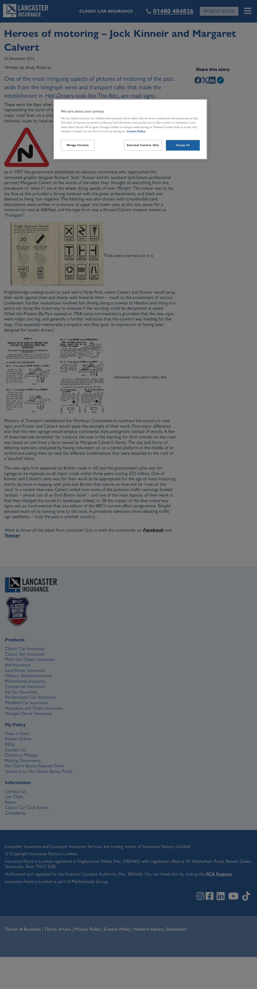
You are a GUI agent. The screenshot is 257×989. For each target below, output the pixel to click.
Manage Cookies (78, 145)
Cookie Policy (136, 131)
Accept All (183, 145)
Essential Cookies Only (143, 145)
